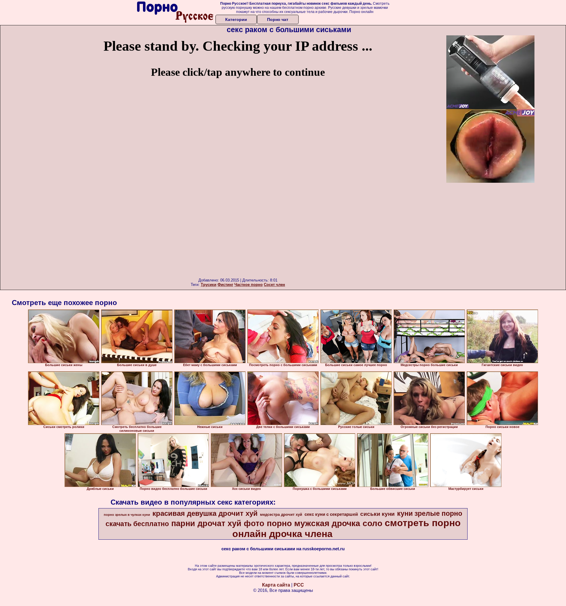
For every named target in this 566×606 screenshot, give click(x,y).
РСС (299, 584)
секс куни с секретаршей (331, 514)
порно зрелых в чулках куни (127, 514)
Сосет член (274, 284)
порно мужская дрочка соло (324, 523)
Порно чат (277, 19)
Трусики (208, 284)
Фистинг (225, 284)
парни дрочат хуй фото (217, 523)
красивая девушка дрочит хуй (205, 513)
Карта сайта (276, 584)
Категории (236, 19)
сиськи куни (377, 514)
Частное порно (248, 284)
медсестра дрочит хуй (281, 514)
